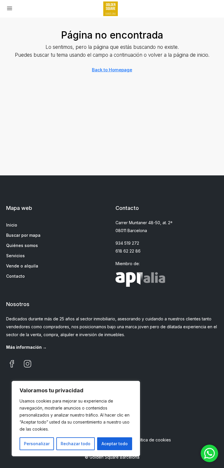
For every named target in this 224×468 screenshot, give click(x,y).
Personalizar (37, 443)
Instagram (28, 364)
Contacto (15, 276)
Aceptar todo (115, 443)
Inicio (11, 224)
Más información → (26, 347)
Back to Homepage (112, 69)
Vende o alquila (22, 265)
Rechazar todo (75, 443)
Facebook (12, 364)
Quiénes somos (22, 245)
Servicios (15, 255)
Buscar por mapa (23, 235)
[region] (76, 418)
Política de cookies (152, 439)
